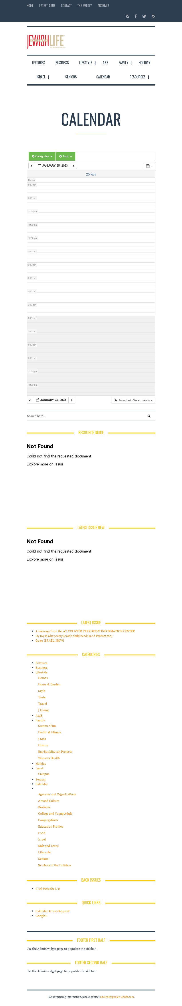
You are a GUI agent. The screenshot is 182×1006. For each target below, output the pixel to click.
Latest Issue (47, 5)
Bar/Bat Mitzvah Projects (55, 751)
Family (123, 62)
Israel (41, 77)
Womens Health (49, 758)
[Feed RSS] (127, 16)
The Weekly (84, 5)
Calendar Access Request (52, 911)
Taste (42, 697)
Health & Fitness (49, 732)
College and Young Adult (55, 813)
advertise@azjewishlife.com (117, 996)
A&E (105, 62)
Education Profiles (50, 826)
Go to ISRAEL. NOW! (50, 640)
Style (41, 691)
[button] (133, 400)
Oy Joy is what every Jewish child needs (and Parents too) (74, 636)
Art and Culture (48, 800)
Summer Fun (47, 726)
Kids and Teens (48, 846)
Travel (42, 703)
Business (62, 62)
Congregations (48, 820)
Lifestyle (85, 62)
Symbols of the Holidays (54, 865)
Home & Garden (49, 684)
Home (30, 5)
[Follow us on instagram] (152, 16)
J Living (43, 710)
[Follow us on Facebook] (135, 16)
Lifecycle (44, 852)
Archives (103, 5)
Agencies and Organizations (57, 794)
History (43, 745)
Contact (66, 5)
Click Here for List (48, 888)
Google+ (41, 916)
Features (38, 62)
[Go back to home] (46, 40)
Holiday (144, 62)
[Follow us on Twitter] (144, 16)
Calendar (103, 77)
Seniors (71, 77)
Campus (43, 774)
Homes (43, 678)
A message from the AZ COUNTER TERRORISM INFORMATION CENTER (85, 631)
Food (41, 833)
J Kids (42, 739)
